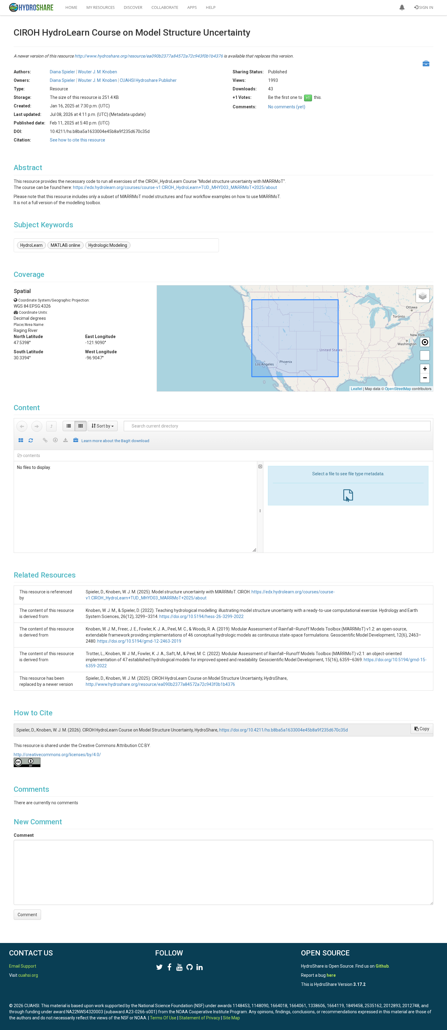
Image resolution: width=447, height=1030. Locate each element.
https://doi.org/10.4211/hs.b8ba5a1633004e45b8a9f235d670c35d (283, 730)
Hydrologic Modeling (107, 245)
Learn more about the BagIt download (115, 440)
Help (211, 7)
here (331, 975)
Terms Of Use (163, 1017)
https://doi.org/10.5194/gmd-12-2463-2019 (139, 641)
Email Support (22, 966)
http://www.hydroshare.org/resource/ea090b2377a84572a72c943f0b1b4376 (148, 56)
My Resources (100, 7)
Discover (133, 7)
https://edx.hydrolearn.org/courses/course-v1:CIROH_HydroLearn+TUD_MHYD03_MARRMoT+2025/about (175, 187)
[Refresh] (30, 441)
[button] (402, 7)
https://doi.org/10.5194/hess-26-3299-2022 (201, 616)
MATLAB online (65, 245)
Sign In (425, 7)
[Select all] (20, 441)
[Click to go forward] (36, 426)
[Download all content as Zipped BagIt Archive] (75, 441)
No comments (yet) (286, 106)
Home (71, 7)
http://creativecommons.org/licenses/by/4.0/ (57, 754)
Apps (192, 7)
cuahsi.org (28, 975)
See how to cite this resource (77, 140)
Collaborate (164, 7)
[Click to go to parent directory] (51, 426)
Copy (424, 728)
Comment (24, 835)
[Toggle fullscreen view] (424, 355)
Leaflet (356, 388)
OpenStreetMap (398, 388)
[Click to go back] (21, 426)
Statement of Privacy (199, 1017)
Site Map (231, 1017)
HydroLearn (31, 245)
